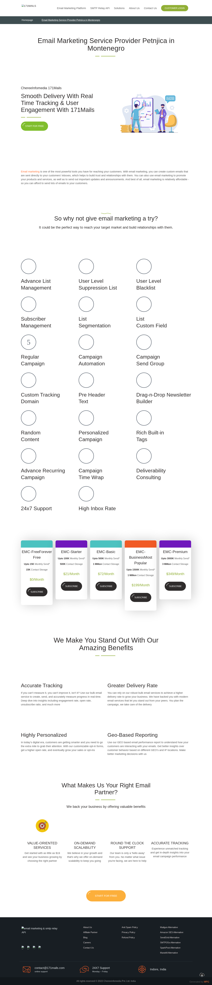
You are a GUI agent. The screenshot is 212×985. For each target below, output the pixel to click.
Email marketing (30, 171)
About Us (134, 8)
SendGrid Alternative (169, 937)
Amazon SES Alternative (171, 932)
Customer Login (175, 8)
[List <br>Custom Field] (144, 304)
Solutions (119, 8)
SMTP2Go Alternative (170, 942)
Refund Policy (128, 937)
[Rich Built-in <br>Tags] (144, 418)
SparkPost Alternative (170, 947)
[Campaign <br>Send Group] (144, 342)
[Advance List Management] (28, 266)
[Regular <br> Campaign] (28, 342)
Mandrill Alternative (169, 952)
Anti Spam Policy (130, 927)
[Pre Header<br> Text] (86, 380)
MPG (206, 982)
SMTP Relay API (100, 8)
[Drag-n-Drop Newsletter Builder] (144, 380)
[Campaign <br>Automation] (86, 342)
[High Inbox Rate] (86, 493)
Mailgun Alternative (169, 927)
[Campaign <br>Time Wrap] (86, 456)
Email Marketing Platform (71, 8)
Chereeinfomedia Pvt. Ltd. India (120, 981)
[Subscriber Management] (28, 304)
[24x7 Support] (28, 493)
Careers (87, 942)
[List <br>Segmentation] (86, 304)
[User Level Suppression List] (86, 266)
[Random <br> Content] (28, 418)
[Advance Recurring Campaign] (28, 456)
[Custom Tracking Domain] (28, 380)
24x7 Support (36, 508)
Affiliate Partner (90, 932)
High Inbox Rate (97, 508)
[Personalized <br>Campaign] (86, 418)
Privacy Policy (128, 932)
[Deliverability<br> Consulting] (144, 456)
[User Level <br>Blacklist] (144, 266)
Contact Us (150, 8)
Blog (85, 937)
